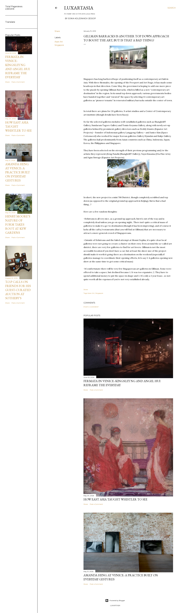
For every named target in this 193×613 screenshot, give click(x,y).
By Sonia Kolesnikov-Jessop (80, 18)
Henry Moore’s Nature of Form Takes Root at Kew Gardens (17, 224)
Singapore (59, 45)
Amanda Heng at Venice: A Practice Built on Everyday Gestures (17, 172)
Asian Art (59, 42)
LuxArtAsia (78, 8)
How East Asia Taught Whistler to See (115, 499)
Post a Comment (91, 307)
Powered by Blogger (117, 600)
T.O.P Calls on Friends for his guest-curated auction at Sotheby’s (18, 290)
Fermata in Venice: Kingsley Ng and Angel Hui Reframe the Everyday (17, 67)
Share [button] (57, 31)
